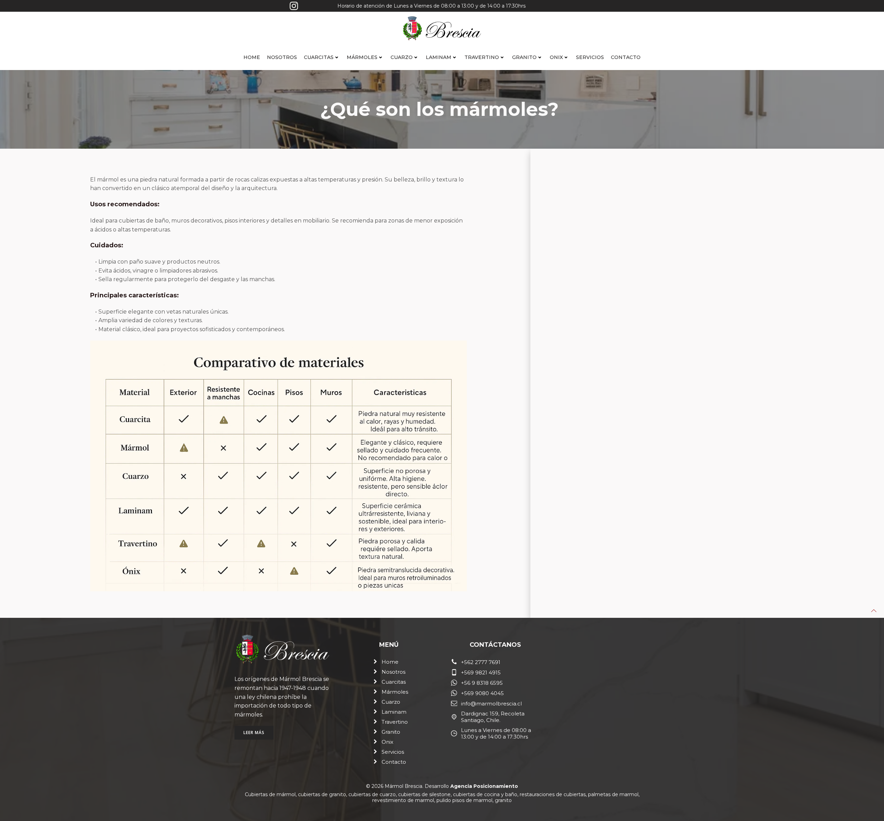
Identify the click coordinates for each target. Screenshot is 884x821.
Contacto (626, 57)
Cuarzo (402, 57)
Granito (524, 57)
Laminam (438, 57)
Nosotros (282, 57)
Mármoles (362, 57)
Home (251, 57)
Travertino (481, 57)
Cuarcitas (319, 57)
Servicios (590, 57)
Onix (556, 57)
